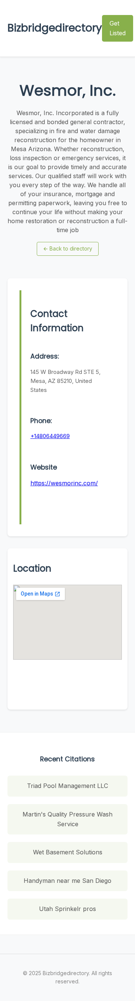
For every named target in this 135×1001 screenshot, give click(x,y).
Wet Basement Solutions (67, 852)
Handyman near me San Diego (67, 880)
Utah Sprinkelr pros (67, 908)
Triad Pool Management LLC (67, 785)
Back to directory (67, 248)
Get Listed (118, 28)
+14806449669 (50, 436)
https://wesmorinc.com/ (64, 483)
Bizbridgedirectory (55, 28)
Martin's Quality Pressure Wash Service (67, 819)
